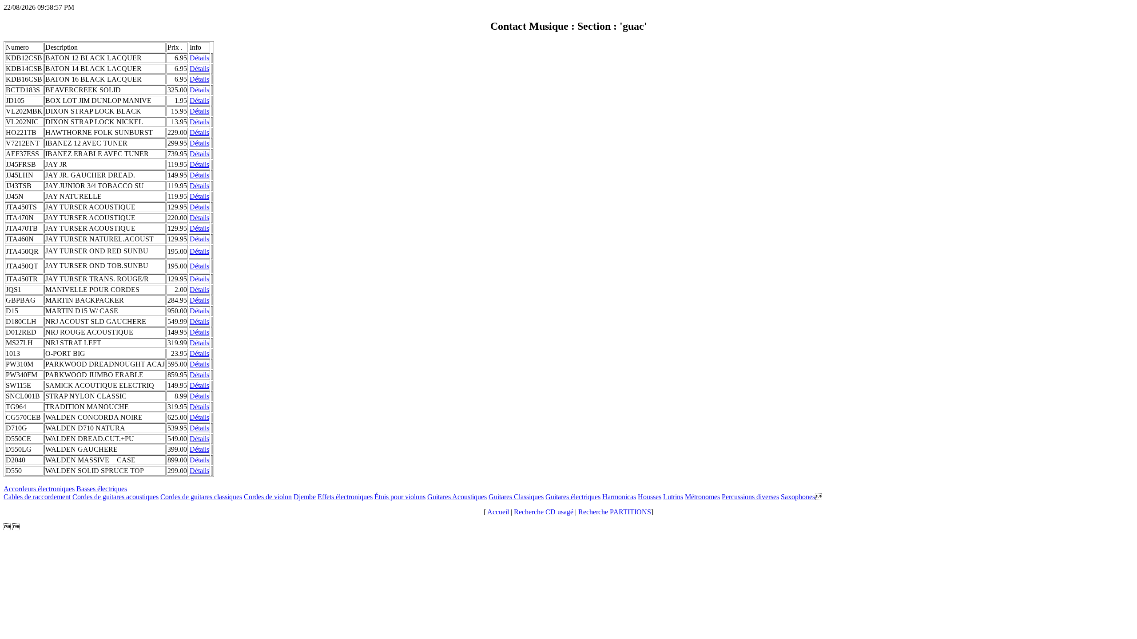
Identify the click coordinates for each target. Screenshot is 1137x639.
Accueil (498, 512)
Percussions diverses (750, 497)
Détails (199, 58)
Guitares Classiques (516, 497)
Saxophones (798, 497)
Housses (649, 497)
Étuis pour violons (399, 497)
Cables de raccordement (37, 497)
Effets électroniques (345, 497)
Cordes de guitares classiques (201, 497)
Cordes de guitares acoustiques (115, 497)
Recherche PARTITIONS (614, 512)
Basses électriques (101, 489)
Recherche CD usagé (543, 512)
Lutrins (673, 497)
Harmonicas (619, 497)
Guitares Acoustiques (457, 497)
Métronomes (702, 497)
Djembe (305, 497)
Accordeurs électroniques (39, 489)
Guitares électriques (572, 497)
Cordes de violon (268, 497)
